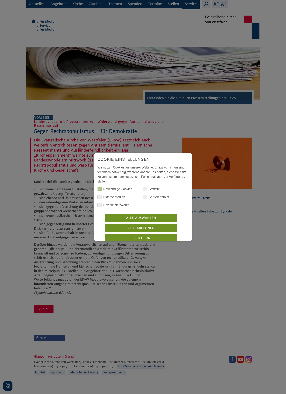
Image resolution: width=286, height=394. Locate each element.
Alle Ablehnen (141, 228)
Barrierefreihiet (159, 197)
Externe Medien (114, 197)
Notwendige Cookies (117, 189)
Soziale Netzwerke (116, 205)
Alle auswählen (141, 218)
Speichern (141, 238)
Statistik (154, 189)
